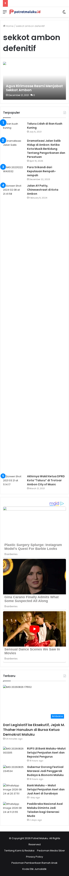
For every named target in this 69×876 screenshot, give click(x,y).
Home (9, 26)
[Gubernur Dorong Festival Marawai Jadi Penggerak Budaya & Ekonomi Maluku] (13, 772)
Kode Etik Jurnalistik (34, 869)
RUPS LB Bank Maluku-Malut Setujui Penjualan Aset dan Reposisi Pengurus (46, 753)
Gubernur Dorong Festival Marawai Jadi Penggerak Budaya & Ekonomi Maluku (45, 771)
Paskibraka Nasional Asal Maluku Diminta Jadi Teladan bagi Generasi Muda (45, 810)
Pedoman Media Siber (51, 850)
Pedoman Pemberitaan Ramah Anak (35, 863)
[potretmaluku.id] (25, 12)
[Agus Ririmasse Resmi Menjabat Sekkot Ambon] (34, 81)
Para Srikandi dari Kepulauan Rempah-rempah (41, 171)
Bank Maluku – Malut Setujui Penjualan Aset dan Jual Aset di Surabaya (46, 789)
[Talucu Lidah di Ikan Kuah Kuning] (13, 129)
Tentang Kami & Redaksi (19, 850)
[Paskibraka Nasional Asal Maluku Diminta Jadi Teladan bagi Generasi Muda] (13, 809)
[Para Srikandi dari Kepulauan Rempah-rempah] (13, 172)
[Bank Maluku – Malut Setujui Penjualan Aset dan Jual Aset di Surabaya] (13, 790)
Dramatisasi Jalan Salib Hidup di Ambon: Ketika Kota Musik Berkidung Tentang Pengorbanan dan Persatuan (46, 149)
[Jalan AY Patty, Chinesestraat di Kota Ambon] (13, 328)
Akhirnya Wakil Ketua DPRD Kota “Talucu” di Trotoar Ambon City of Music (46, 480)
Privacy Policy (34, 857)
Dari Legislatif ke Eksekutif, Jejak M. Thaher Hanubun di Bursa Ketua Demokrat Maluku (34, 729)
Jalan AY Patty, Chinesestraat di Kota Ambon (42, 190)
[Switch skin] (64, 13)
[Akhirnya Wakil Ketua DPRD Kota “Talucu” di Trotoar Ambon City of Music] (13, 481)
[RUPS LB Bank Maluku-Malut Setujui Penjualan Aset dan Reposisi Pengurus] (13, 754)
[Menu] (5, 13)
